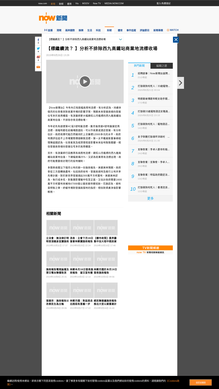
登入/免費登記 (164, 3)
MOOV (85, 3)
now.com (42, 3)
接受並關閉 (201, 383)
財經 (61, 4)
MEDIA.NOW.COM (114, 3)
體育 (69, 4)
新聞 (53, 4)
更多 (150, 198)
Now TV (97, 3)
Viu (77, 3)
